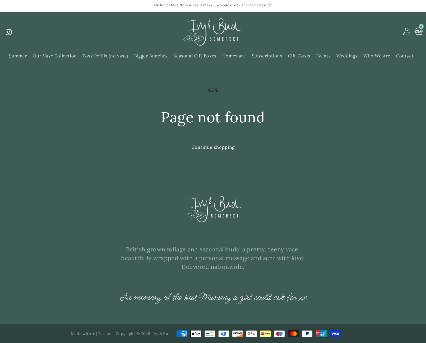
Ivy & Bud (161, 333)
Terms (104, 333)
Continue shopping (213, 147)
